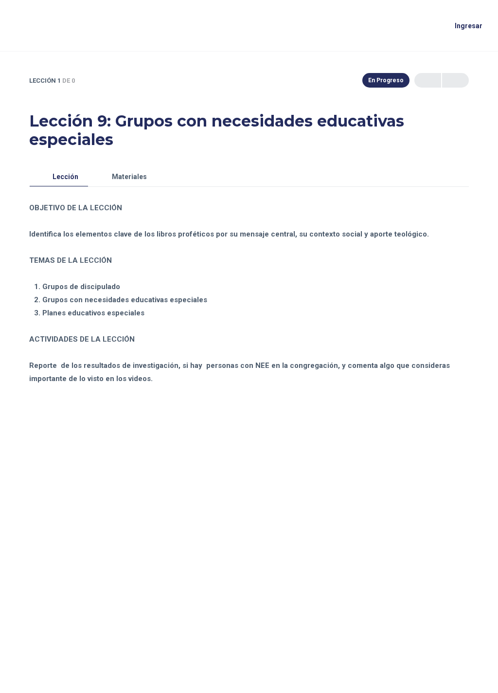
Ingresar (468, 26)
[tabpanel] (249, 286)
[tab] (59, 177)
